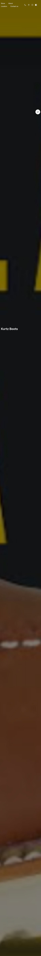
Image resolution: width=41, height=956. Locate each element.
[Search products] (38, 112)
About (10, 3)
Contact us (14, 6)
